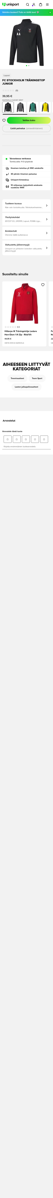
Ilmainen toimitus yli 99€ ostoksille (27, 168)
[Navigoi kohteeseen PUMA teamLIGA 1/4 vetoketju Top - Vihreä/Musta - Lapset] (32, 107)
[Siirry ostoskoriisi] (40, 4)
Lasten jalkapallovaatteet (26, 387)
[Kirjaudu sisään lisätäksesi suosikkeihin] (4, 120)
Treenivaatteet (17, 378)
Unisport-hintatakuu (20, 180)
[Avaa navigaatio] (47, 4)
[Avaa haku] (27, 4)
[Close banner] (50, 12)
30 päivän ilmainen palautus (24, 174)
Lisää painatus (26, 128)
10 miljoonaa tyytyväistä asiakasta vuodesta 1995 (26, 186)
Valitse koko (29, 120)
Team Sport (37, 378)
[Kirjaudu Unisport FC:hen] (33, 4)
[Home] (10, 4)
